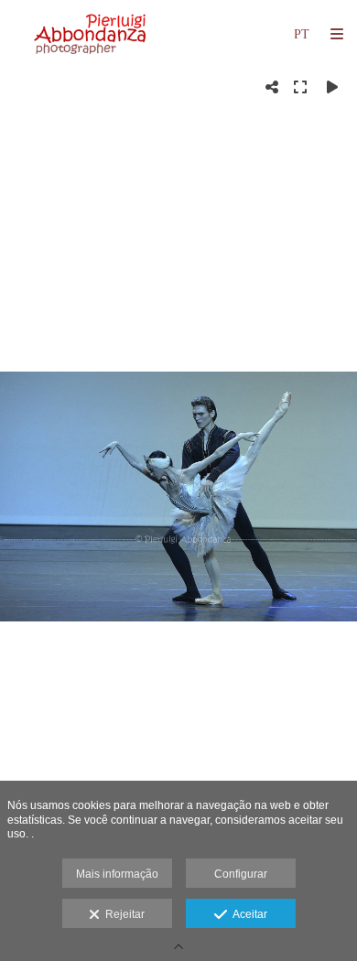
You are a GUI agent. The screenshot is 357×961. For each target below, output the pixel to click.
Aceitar (247, 914)
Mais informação (117, 874)
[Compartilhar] (272, 87)
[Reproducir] (332, 87)
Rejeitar (122, 914)
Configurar (240, 874)
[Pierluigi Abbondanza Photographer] (91, 34)
